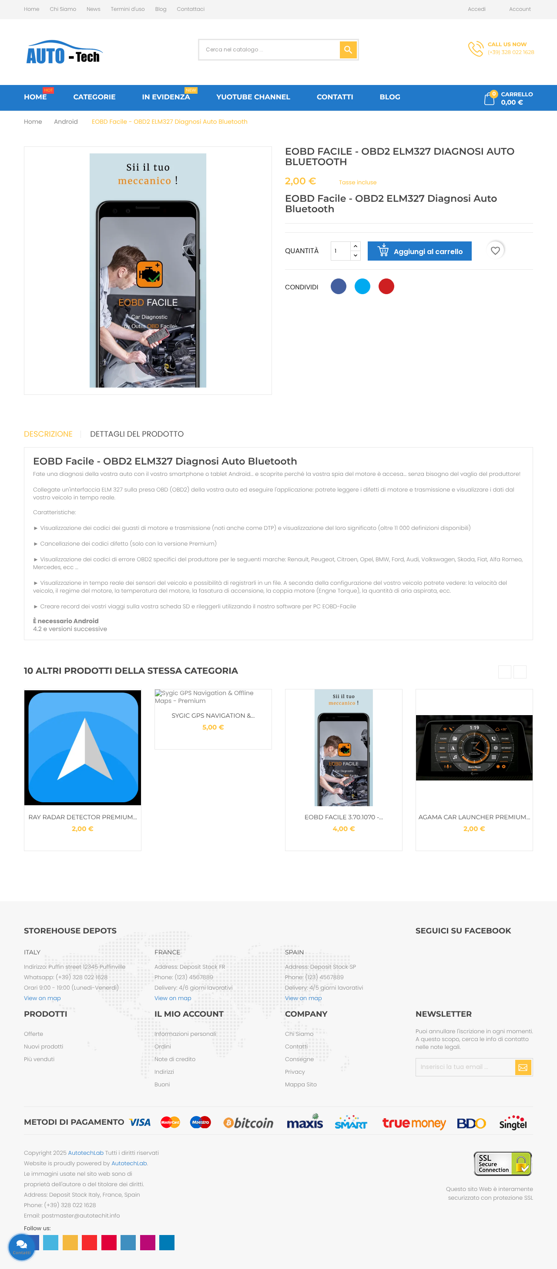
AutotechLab (86, 1153)
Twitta (362, 286)
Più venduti (39, 1059)
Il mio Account (189, 1014)
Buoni (162, 1084)
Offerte (33, 1034)
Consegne (299, 1059)
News (94, 9)
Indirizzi (164, 1072)
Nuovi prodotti (43, 1046)
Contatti (296, 1046)
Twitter (50, 1242)
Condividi (338, 286)
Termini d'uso (128, 9)
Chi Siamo (63, 9)
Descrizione (48, 434)
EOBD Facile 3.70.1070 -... (344, 817)
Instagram (147, 1242)
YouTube (89, 1242)
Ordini (162, 1046)
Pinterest (386, 286)
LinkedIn (166, 1242)
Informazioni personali (185, 1034)
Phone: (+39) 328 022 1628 (60, 1205)
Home (32, 9)
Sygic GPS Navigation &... (213, 715)
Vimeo (128, 1242)
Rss (70, 1242)
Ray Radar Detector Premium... (82, 817)
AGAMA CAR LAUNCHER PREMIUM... (474, 817)
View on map (42, 998)
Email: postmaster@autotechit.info (72, 1215)
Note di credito (174, 1059)
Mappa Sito (301, 1084)
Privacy (295, 1072)
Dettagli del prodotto (137, 434)
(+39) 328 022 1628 (511, 48)
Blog (161, 9)
